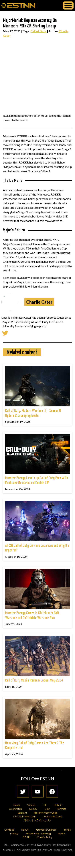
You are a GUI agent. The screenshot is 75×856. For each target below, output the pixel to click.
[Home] (18, 5)
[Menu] (68, 5)
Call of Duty (38, 31)
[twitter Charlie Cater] (5, 332)
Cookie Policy (44, 837)
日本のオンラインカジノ (37, 820)
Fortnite (61, 808)
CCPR (26, 837)
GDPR (61, 833)
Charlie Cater (39, 302)
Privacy (14, 833)
